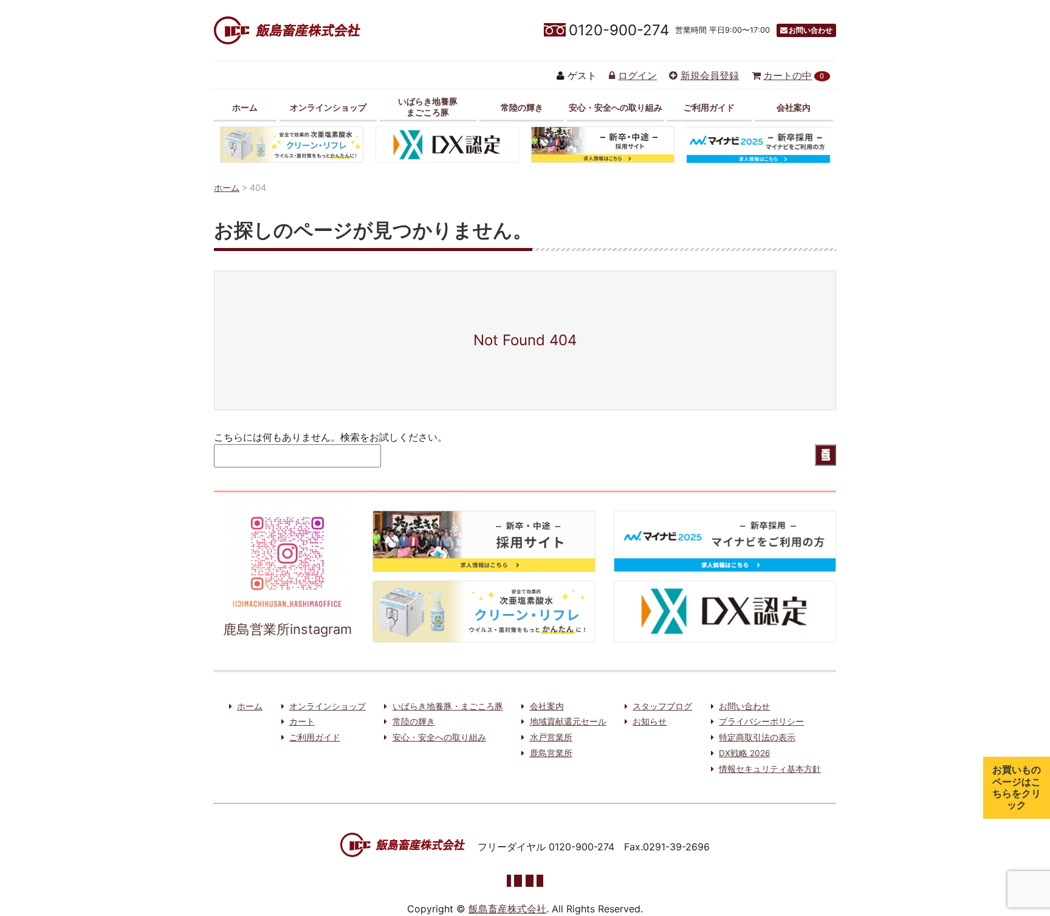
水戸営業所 (551, 737)
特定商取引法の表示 (757, 737)
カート (302, 721)
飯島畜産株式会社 (507, 909)
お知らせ (650, 721)
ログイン (637, 75)
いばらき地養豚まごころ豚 (428, 106)
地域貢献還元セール (568, 721)
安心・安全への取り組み (615, 107)
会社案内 (794, 107)
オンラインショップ (328, 107)
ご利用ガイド (709, 107)
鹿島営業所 (551, 753)
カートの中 (793, 75)
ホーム (245, 107)
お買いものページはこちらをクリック (1016, 787)
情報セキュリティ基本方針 (770, 769)
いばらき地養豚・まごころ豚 (448, 706)
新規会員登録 (710, 75)
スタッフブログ (662, 706)
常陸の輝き (522, 107)
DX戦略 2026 (744, 753)
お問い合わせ (810, 30)
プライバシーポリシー (761, 721)
